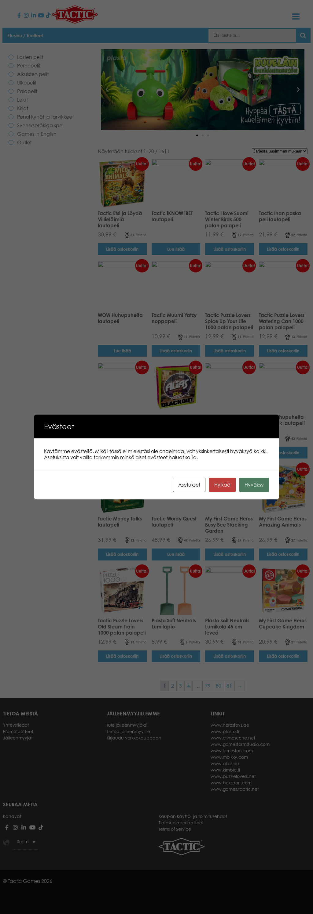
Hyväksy (254, 485)
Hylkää (222, 485)
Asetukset (189, 485)
